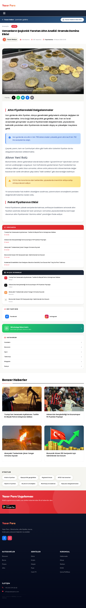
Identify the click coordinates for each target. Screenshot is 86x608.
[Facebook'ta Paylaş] (27, 98)
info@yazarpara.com (12, 592)
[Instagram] (10, 538)
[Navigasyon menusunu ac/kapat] (4, 13)
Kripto (33, 560)
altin (14, 26)
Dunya (6, 366)
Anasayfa (5, 26)
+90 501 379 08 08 (11, 588)
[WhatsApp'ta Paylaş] (18, 98)
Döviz (33, 556)
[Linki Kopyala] (32, 98)
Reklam (62, 564)
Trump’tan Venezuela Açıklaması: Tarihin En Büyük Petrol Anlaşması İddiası (30, 232)
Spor (6, 352)
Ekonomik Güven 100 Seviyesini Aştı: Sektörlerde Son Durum (24, 255)
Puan (32, 568)
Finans (4, 564)
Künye (62, 560)
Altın (3, 568)
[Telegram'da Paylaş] (23, 98)
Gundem (7, 342)
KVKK (62, 568)
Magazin (7, 361)
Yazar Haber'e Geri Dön (73, 20)
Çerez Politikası (65, 572)
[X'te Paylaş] (14, 98)
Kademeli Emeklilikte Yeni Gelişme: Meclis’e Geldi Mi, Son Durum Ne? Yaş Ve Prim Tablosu (34, 262)
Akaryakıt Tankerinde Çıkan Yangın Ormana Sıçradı (22, 247)
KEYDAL (13, 596)
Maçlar (33, 564)
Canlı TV (34, 572)
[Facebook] (4, 538)
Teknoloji (7, 357)
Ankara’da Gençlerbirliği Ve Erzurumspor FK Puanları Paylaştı (25, 240)
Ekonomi (7, 347)
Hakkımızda (64, 556)
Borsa (4, 560)
